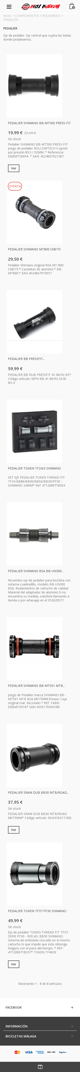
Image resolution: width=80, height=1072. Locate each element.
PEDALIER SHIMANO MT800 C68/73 (34, 249)
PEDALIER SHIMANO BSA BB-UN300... (36, 571)
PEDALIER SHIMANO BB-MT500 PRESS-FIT (39, 123)
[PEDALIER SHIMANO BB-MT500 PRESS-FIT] (34, 86)
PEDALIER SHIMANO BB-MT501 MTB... (36, 685)
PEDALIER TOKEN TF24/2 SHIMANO (34, 468)
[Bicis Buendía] (40, 6)
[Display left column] (40, 1067)
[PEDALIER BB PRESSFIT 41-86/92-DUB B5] (34, 321)
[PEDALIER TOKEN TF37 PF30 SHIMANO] (34, 874)
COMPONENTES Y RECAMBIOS (37, 16)
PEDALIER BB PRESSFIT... (26, 359)
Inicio (7, 16)
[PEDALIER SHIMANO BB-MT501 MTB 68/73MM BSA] (34, 649)
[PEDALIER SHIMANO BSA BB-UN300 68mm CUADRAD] (34, 534)
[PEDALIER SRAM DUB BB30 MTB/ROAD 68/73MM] (34, 755)
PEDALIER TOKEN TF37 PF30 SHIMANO (37, 911)
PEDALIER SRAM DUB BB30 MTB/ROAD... (38, 792)
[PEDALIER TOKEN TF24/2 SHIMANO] (34, 431)
